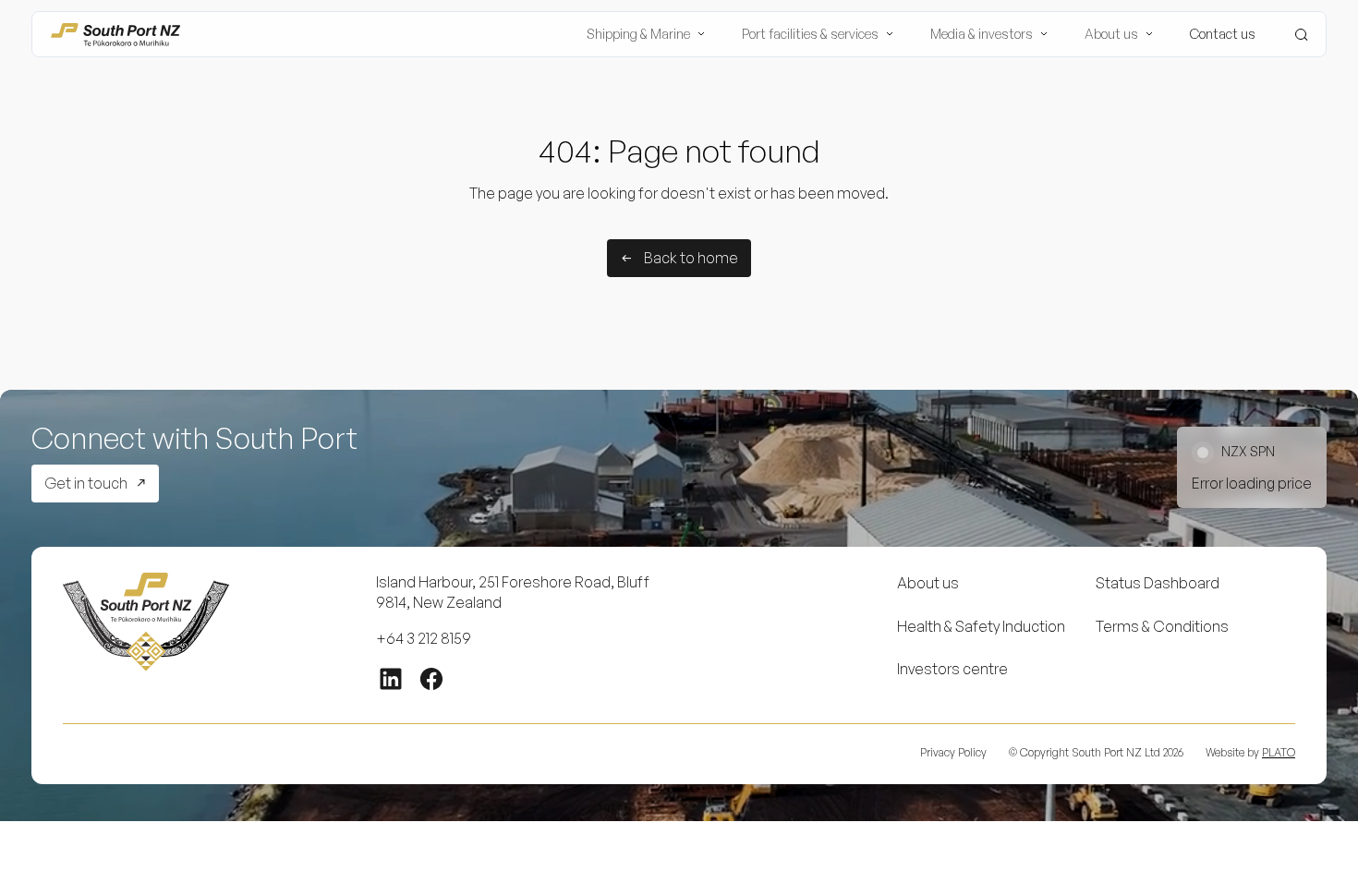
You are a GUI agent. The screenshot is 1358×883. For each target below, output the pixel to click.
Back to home (691, 257)
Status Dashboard (1157, 583)
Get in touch (85, 483)
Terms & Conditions (1162, 626)
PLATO (1278, 752)
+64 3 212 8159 (423, 638)
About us (928, 583)
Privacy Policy (953, 752)
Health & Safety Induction (981, 626)
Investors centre (952, 668)
